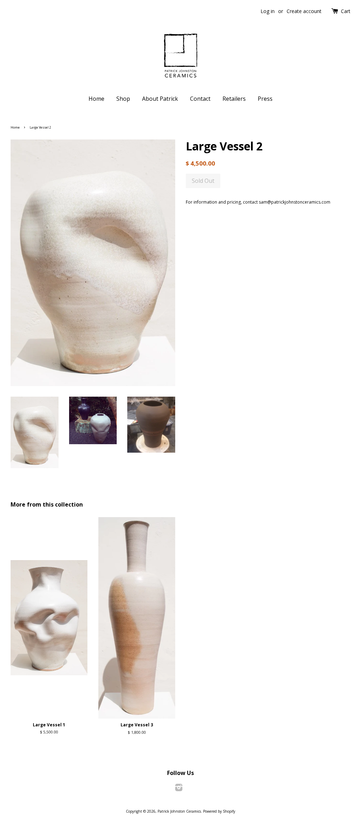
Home (96, 99)
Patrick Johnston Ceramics (179, 811)
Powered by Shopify (219, 811)
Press (265, 99)
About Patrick (160, 99)
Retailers (234, 99)
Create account (304, 11)
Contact (200, 99)
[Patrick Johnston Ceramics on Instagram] (179, 789)
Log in (268, 11)
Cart (345, 11)
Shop (123, 99)
